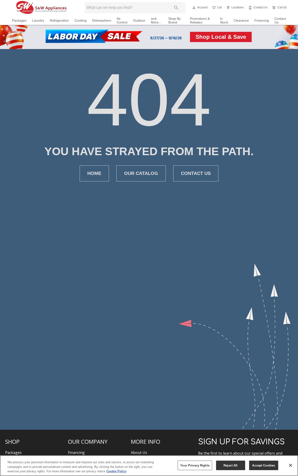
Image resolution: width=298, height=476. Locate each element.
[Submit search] (176, 7)
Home (94, 173)
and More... (156, 20)
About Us (139, 452)
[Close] (290, 465)
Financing (261, 20)
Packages (19, 20)
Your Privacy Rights (194, 465)
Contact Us (280, 20)
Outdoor (139, 20)
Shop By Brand (174, 20)
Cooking (80, 20)
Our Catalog (141, 173)
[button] (194, 7)
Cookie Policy (116, 471)
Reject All (230, 465)
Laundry (38, 20)
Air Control (122, 20)
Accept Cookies (263, 465)
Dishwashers (101, 20)
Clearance (241, 20)
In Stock (224, 20)
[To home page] (41, 8)
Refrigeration (59, 20)
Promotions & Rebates (200, 20)
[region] (149, 465)
